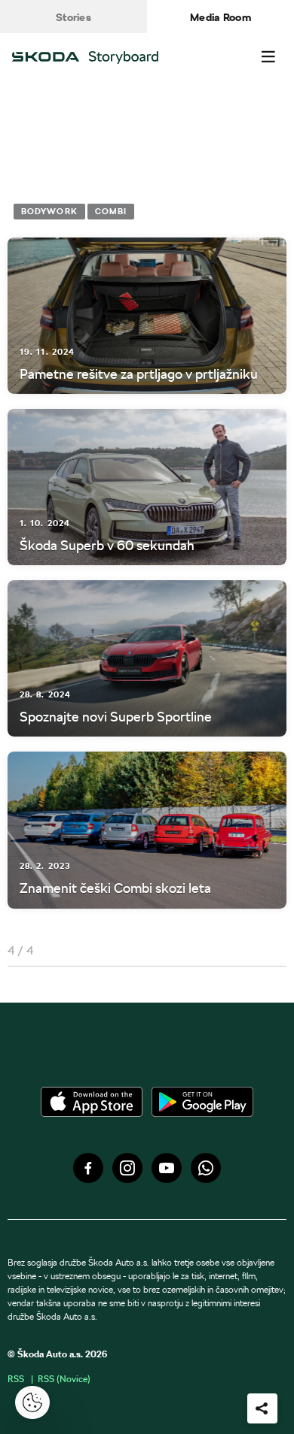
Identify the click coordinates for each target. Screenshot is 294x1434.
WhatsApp (206, 1168)
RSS (16, 1378)
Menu (268, 57)
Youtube (167, 1168)
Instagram (127, 1168)
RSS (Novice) (64, 1378)
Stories (73, 17)
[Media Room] (96, 57)
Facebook (88, 1168)
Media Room (220, 17)
